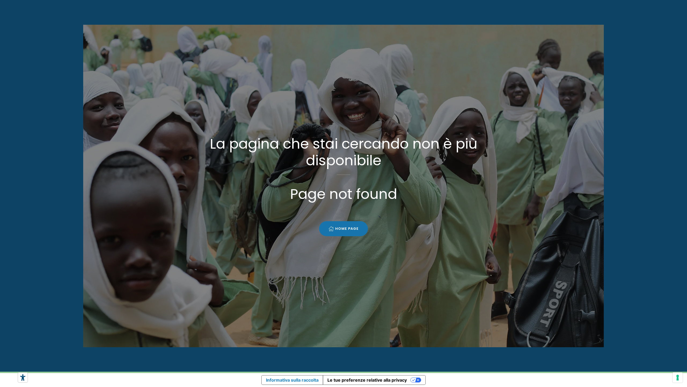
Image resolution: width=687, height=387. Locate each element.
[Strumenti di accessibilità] (23, 377)
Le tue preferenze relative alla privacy (367, 380)
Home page (347, 228)
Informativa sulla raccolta (292, 380)
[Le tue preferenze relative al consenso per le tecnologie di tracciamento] (678, 377)
